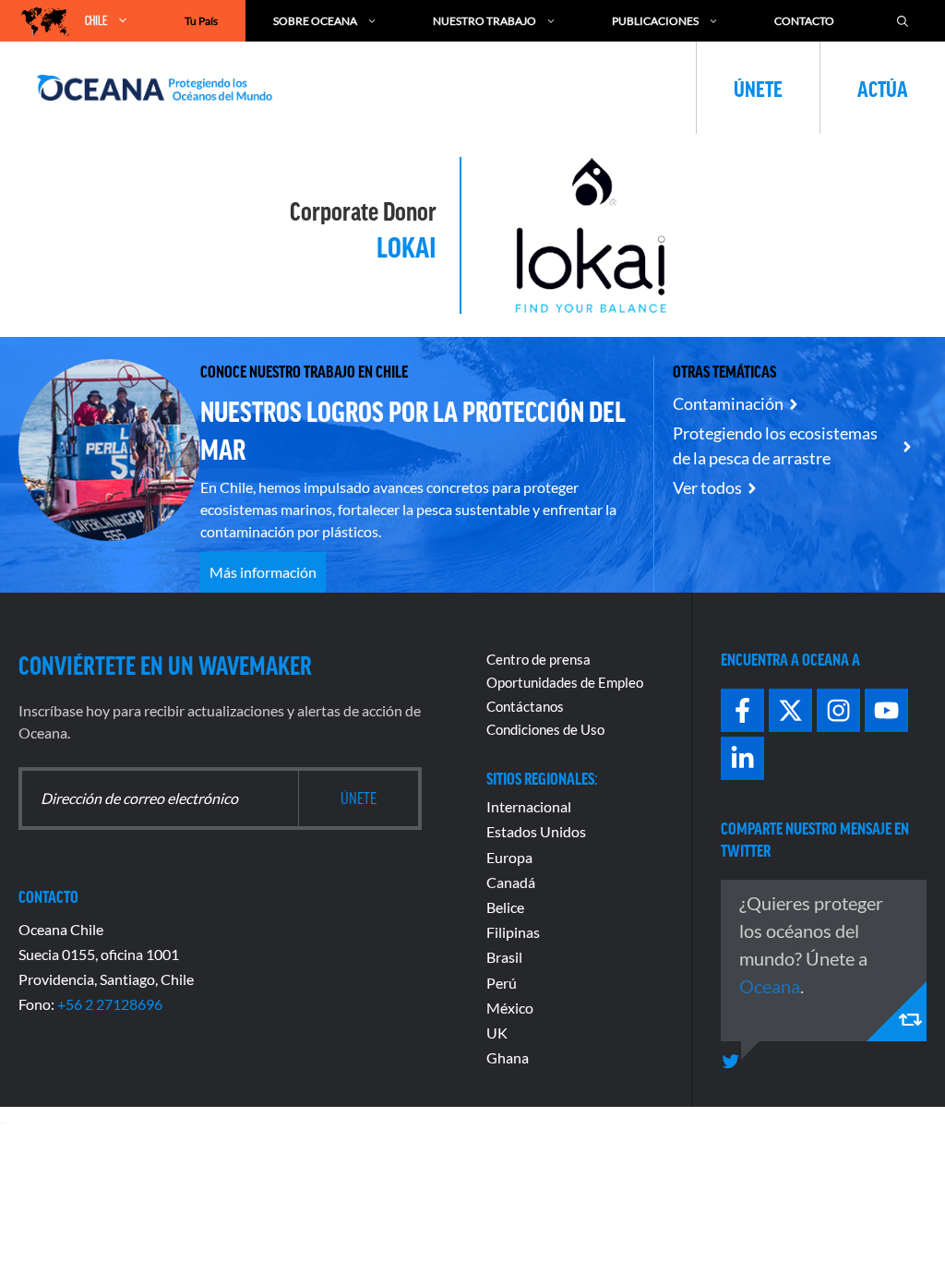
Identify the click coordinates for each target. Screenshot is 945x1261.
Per (497, 982)
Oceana (769, 986)
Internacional (528, 806)
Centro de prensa (538, 659)
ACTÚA (882, 88)
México (509, 1007)
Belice (505, 907)
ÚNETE (758, 88)
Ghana (507, 1057)
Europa (509, 857)
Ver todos (707, 487)
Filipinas (513, 932)
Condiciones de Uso (545, 729)
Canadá (510, 882)
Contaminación (728, 403)
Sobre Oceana (315, 21)
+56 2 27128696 (109, 1004)
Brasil (504, 957)
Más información (263, 572)
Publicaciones (655, 21)
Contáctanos (525, 706)
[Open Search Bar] (902, 21)
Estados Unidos (536, 831)
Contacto (804, 21)
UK (497, 1032)
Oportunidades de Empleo (564, 682)
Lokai (407, 245)
